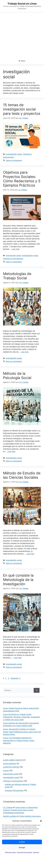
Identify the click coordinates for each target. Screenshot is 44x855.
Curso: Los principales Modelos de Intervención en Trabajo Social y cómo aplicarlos (18, 740)
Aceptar (22, 842)
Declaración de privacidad (24, 852)
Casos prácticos (9, 764)
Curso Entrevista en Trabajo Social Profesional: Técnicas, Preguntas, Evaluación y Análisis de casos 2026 (21, 717)
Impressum (36, 852)
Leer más (15, 249)
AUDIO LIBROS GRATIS (12, 760)
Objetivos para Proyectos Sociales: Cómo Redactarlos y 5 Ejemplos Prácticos (21, 178)
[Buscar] (36, 690)
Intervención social (13, 256)
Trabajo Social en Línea (22, 3)
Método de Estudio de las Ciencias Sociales (21, 475)
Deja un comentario (14, 160)
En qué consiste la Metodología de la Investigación (18, 579)
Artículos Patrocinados (14, 790)
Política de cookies (10, 852)
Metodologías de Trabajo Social (17, 276)
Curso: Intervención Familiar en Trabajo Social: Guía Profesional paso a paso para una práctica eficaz (22, 731)
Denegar (22, 847)
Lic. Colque (7, 807)
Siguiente (15, 678)
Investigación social (14, 154)
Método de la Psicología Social (17, 375)
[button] (41, 821)
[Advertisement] (22, 35)
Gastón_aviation (9, 816)
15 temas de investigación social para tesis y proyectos (21, 109)
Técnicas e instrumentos (13, 259)
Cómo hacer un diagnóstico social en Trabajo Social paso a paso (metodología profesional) (20, 810)
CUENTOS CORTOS (11, 767)
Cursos (6, 771)
